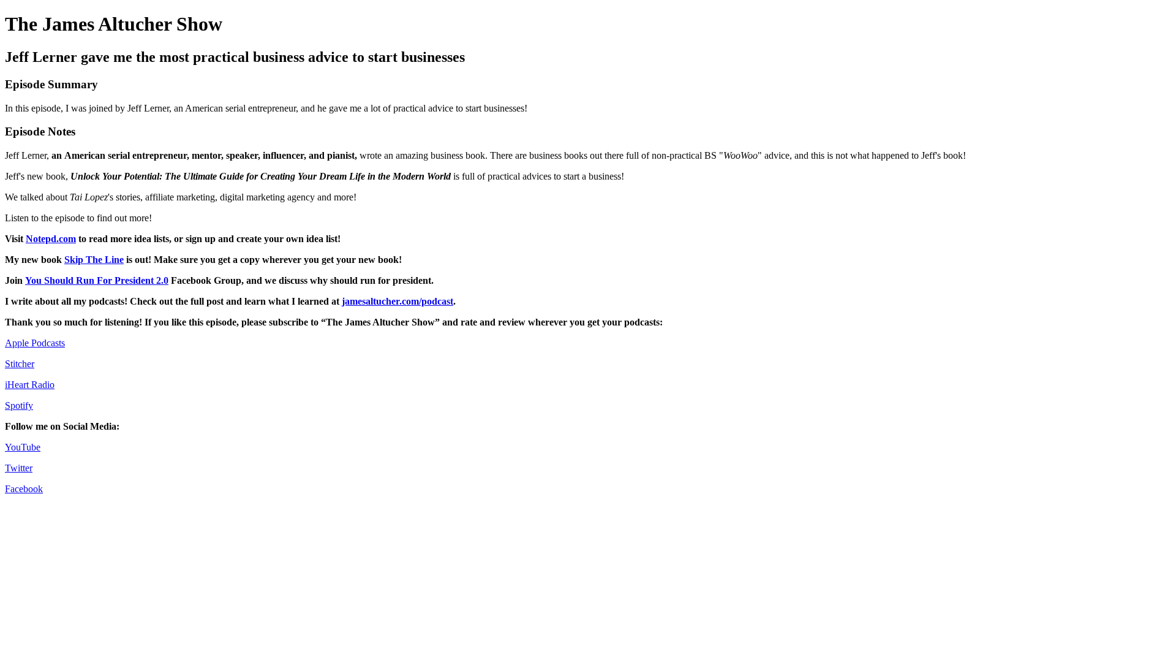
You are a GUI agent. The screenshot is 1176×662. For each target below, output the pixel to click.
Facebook (24, 489)
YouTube (22, 447)
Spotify (19, 405)
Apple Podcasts (35, 343)
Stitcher (19, 364)
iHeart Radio (30, 384)
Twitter (18, 468)
